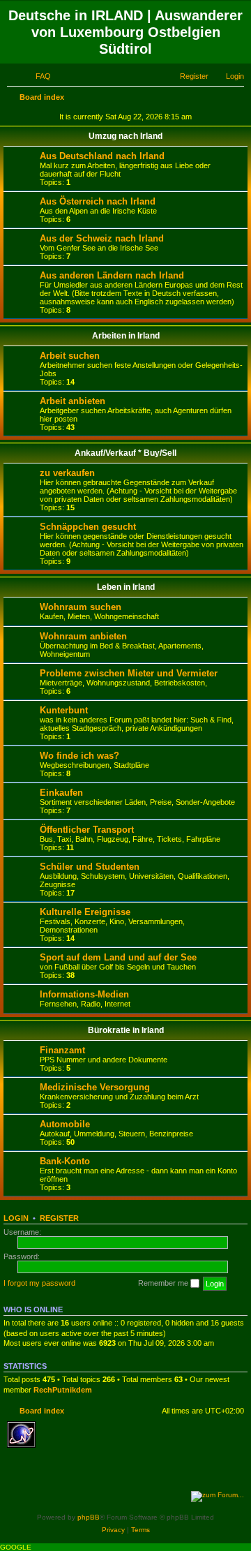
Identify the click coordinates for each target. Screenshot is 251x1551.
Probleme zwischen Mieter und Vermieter (129, 673)
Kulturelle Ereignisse (85, 912)
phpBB (88, 1517)
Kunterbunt (64, 710)
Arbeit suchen (70, 355)
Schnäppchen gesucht (88, 526)
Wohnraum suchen (80, 607)
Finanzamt (62, 1050)
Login (16, 1218)
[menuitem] (37, 76)
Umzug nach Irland (125, 136)
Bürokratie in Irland (126, 1030)
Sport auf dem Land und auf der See (118, 957)
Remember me (164, 1283)
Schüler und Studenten (89, 866)
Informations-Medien (84, 994)
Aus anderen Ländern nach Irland (112, 275)
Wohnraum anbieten (83, 636)
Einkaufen (61, 792)
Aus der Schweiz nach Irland (102, 238)
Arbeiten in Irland (126, 336)
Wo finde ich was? (79, 755)
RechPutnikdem (62, 1390)
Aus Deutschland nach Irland (102, 156)
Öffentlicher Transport (87, 829)
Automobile (65, 1124)
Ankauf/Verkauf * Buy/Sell (125, 453)
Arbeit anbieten (72, 401)
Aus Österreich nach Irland (97, 201)
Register (59, 1218)
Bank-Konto (65, 1161)
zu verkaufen (67, 473)
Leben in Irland (126, 587)
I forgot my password (39, 1283)
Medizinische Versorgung (95, 1087)
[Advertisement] (111, 1469)
